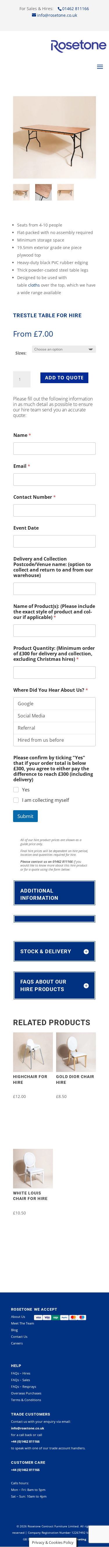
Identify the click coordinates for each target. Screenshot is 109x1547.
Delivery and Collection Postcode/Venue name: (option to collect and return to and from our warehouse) (53, 567)
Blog (14, 1330)
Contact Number (34, 497)
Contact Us (19, 1336)
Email (21, 466)
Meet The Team (22, 1323)
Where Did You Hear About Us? (50, 690)
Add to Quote (64, 377)
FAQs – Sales (20, 1380)
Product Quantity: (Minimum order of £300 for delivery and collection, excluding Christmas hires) (54, 653)
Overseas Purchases (26, 1393)
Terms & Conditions (26, 1400)
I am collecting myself (45, 800)
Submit (25, 816)
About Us (18, 1316)
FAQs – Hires (20, 1373)
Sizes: (20, 353)
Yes (26, 790)
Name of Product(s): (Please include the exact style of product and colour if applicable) (54, 612)
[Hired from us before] (54, 740)
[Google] (54, 704)
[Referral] (54, 728)
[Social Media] (54, 716)
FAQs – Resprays (23, 1386)
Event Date (26, 528)
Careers (17, 1343)
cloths (34, 285)
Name (22, 435)
